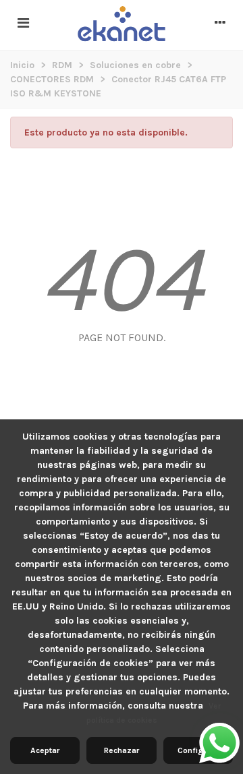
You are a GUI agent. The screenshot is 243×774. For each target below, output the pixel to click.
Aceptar (44, 750)
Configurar (198, 750)
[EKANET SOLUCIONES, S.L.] (121, 25)
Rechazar (121, 750)
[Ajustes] (220, 23)
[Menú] (23, 23)
